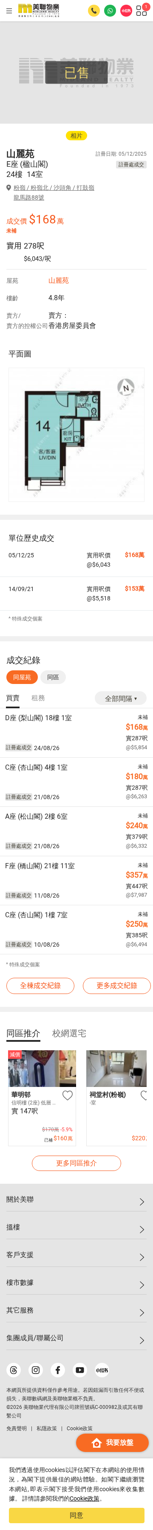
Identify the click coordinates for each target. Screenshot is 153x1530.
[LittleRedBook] (102, 1370)
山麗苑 (58, 280)
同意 (76, 1515)
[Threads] (13, 1370)
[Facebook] (58, 1370)
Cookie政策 (84, 1498)
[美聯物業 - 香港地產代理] (38, 10)
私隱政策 (47, 1428)
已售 (77, 72)
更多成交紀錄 (116, 986)
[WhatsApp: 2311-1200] (110, 11)
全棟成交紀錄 (40, 986)
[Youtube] (80, 1370)
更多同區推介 (76, 1163)
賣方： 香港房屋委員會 (72, 320)
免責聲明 (16, 1428)
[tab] (13, 698)
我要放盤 (119, 1442)
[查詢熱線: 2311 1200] (94, 11)
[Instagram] (35, 1370)
